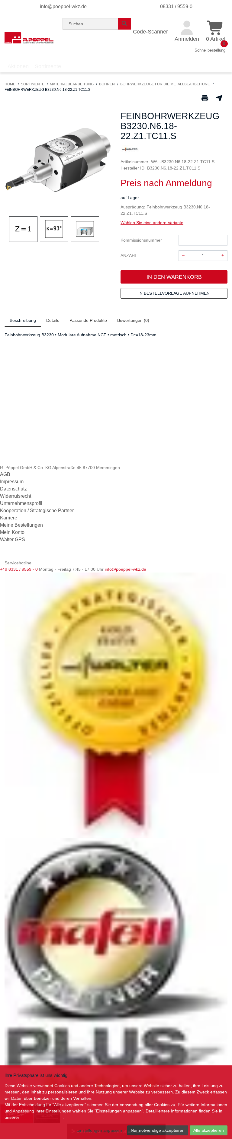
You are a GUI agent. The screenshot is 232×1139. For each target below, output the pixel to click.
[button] (12, 161)
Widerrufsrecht (15, 496)
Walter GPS (12, 539)
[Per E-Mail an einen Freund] (219, 98)
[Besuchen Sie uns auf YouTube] (14, 554)
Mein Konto (12, 532)
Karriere (8, 517)
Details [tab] (52, 320)
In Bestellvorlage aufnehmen (174, 293)
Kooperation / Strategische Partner (37, 510)
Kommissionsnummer (141, 240)
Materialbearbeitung (72, 84)
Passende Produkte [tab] (88, 320)
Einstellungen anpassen (99, 1130)
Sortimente (32, 84)
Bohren (107, 84)
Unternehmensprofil (21, 503)
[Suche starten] (124, 24)
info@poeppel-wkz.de (63, 6)
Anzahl (129, 255)
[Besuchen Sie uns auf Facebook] (5, 554)
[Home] (29, 37)
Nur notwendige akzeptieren (158, 1130)
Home (10, 84)
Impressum (12, 481)
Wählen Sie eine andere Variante (152, 222)
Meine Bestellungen (21, 525)
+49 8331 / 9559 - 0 (19, 569)
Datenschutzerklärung (42, 1117)
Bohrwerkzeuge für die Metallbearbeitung (165, 84)
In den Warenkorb (174, 277)
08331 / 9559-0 (176, 6)
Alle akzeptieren (208, 1130)
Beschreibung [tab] (23, 320)
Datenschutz (13, 488)
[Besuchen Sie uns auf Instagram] (23, 554)
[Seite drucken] (204, 98)
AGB (5, 474)
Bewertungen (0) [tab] (133, 320)
